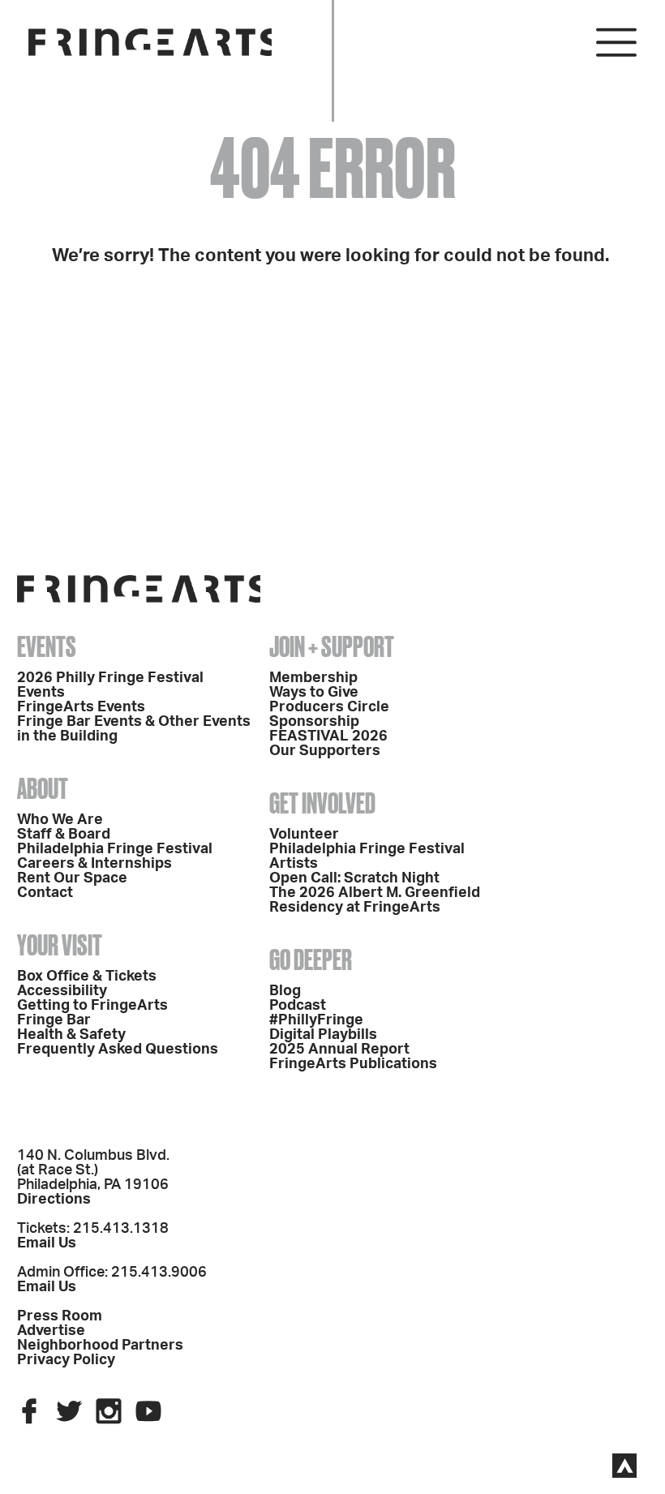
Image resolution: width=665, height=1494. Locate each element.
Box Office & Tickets (87, 976)
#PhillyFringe (316, 1020)
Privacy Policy (66, 1360)
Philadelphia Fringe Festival (114, 849)
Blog (285, 991)
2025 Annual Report (339, 1049)
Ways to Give (313, 692)
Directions (54, 1199)
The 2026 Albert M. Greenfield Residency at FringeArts (374, 900)
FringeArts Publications (353, 1064)
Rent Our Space (72, 878)
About (42, 788)
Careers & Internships (94, 863)
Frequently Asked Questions (117, 1049)
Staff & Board (63, 834)
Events (46, 646)
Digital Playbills (323, 1035)
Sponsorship (314, 722)
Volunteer (304, 834)
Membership (313, 678)
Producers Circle (329, 707)
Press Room (59, 1316)
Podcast (297, 1005)
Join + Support (331, 646)
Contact (45, 893)
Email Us (46, 1243)
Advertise (51, 1331)
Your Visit (59, 945)
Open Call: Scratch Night (354, 878)
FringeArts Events (81, 707)
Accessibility (62, 991)
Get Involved (322, 803)
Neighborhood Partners (100, 1345)
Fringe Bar (54, 1020)
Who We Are (60, 820)
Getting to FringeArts (92, 1005)
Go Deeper (310, 959)
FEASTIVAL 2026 (328, 736)
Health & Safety (71, 1035)
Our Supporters (324, 751)
